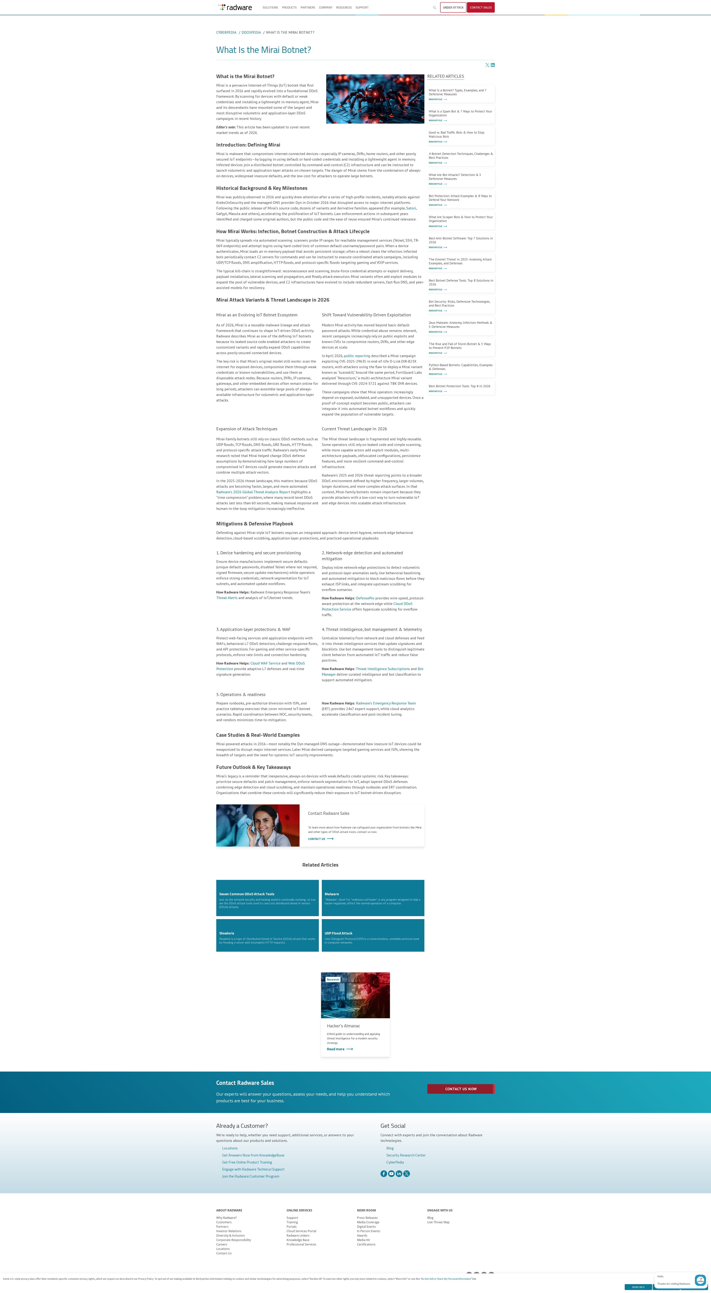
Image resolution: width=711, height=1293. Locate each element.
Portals (292, 1227)
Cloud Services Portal (301, 1231)
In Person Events (368, 1231)
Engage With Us (440, 1210)
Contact (481, 7)
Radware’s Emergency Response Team (386, 703)
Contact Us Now (461, 1089)
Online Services (299, 1210)
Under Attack (453, 7)
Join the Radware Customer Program (250, 1176)
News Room (366, 1210)
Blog (390, 1148)
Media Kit (363, 1240)
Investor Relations (228, 1231)
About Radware (229, 1210)
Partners (308, 7)
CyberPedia (226, 32)
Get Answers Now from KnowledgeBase (253, 1155)
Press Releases (367, 1218)
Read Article (435, 99)
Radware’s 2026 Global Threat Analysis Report (253, 492)
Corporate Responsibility (233, 1240)
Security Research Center (406, 1155)
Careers (221, 1244)
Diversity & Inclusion (230, 1235)
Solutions (270, 7)
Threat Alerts (227, 597)
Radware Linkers (298, 1235)
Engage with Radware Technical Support (253, 1169)
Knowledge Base (298, 1240)
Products (289, 7)
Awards (362, 1235)
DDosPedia (251, 32)
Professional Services (301, 1244)
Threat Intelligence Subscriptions (383, 668)
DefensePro (365, 598)
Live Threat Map (438, 1222)
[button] (435, 8)
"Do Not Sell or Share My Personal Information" (446, 1278)
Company (325, 7)
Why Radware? (226, 1218)
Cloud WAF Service (266, 663)
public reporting (357, 355)
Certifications (366, 1244)
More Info (638, 1287)
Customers (224, 1222)
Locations (230, 1148)
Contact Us (224, 1253)
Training (292, 1222)
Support (362, 7)
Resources (344, 7)
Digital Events (366, 1227)
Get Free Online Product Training (247, 1162)
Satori (411, 208)
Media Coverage (368, 1222)
